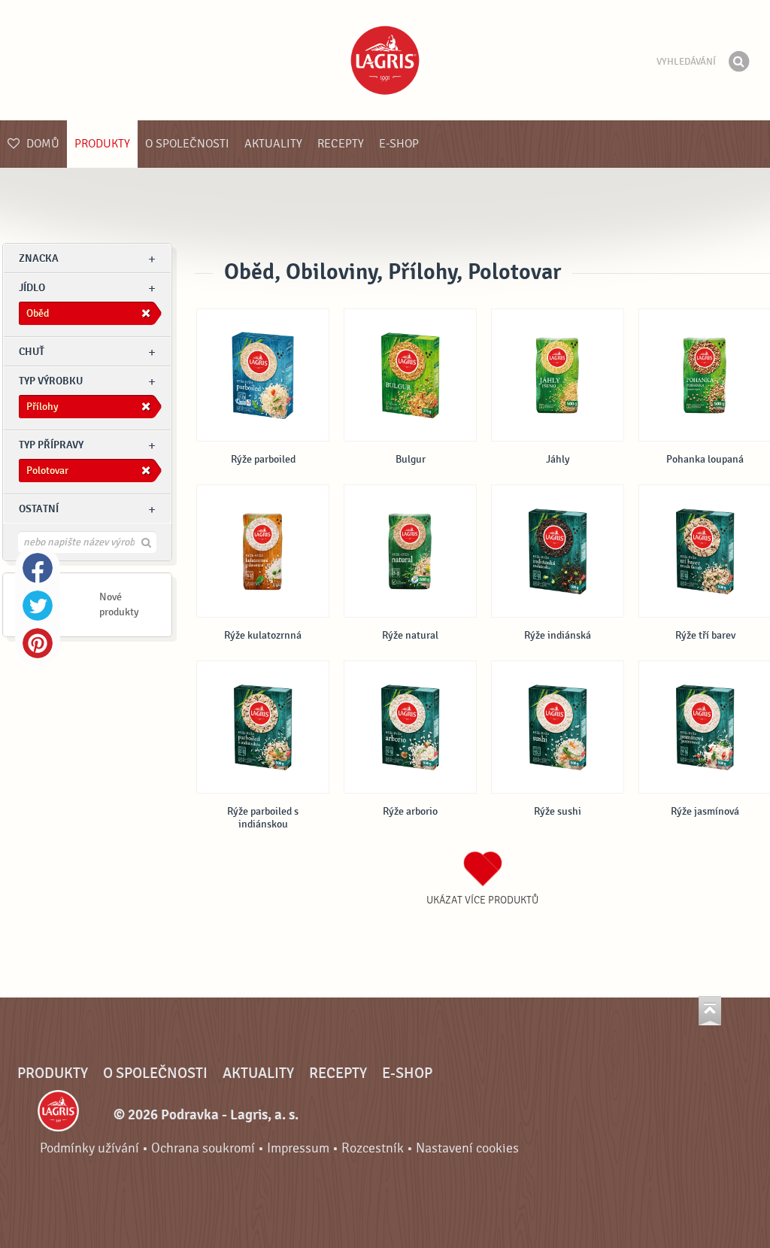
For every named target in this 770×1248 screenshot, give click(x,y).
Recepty (340, 143)
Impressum (298, 1148)
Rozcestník (372, 1148)
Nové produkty (119, 604)
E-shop (399, 143)
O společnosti (187, 143)
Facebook (38, 568)
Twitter (38, 606)
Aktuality (273, 143)
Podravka (385, 60)
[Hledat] (738, 62)
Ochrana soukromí (203, 1148)
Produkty (102, 143)
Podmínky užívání (89, 1148)
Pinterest (38, 643)
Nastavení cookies (467, 1148)
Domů (41, 143)
